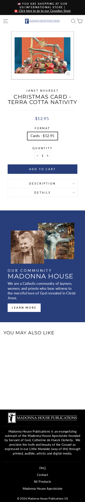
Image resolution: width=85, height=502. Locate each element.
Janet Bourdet (42, 90)
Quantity (42, 148)
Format (43, 128)
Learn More (24, 307)
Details (42, 192)
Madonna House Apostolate (43, 488)
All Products (42, 481)
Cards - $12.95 (42, 136)
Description (42, 183)
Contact (42, 475)
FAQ (42, 468)
